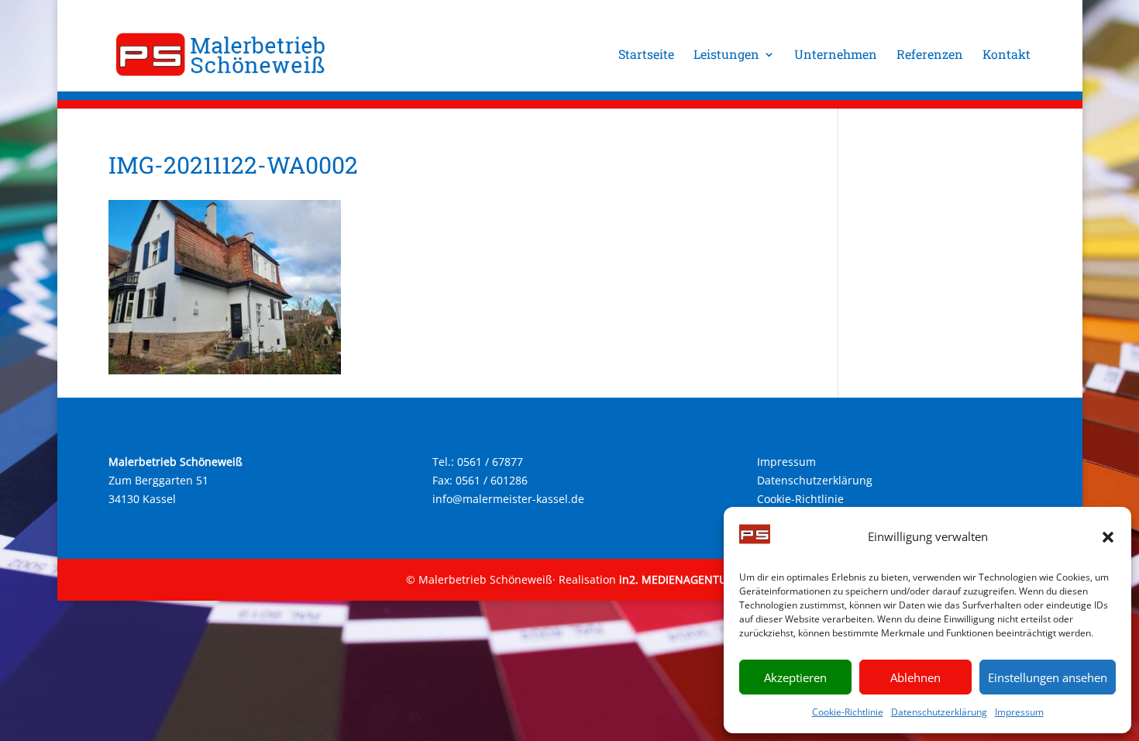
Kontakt (1006, 55)
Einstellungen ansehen (1047, 677)
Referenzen (929, 55)
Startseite (646, 55)
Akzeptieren (795, 677)
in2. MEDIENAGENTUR (676, 579)
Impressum (1019, 712)
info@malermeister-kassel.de (508, 498)
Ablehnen (915, 677)
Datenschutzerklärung (939, 712)
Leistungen (726, 55)
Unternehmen (835, 55)
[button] (1108, 537)
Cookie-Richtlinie (847, 712)
